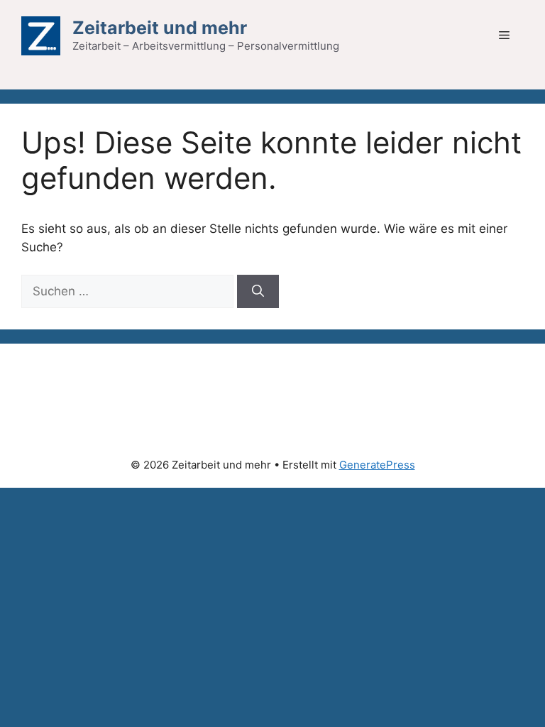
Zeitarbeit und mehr (159, 27)
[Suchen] (258, 292)
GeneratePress (377, 464)
